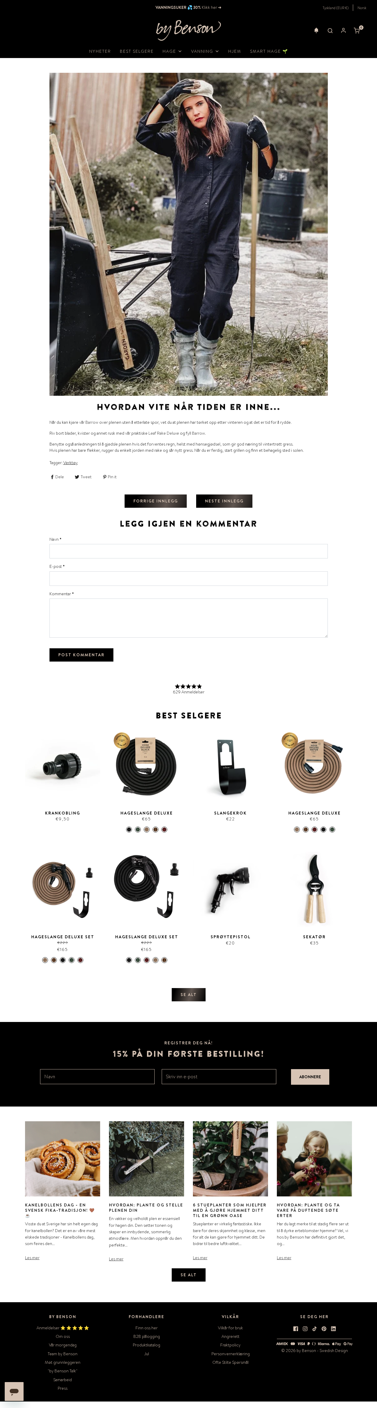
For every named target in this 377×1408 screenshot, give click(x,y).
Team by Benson (62, 1354)
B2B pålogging (146, 1336)
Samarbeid (62, 1380)
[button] (316, 30)
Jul (146, 1354)
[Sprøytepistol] (230, 889)
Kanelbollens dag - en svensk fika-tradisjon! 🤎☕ (60, 1210)
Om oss (63, 1336)
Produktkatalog (146, 1345)
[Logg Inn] (343, 30)
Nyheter (100, 51)
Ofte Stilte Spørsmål (230, 1362)
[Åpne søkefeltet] (330, 30)
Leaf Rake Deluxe (163, 433)
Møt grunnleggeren (62, 1362)
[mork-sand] (155, 829)
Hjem (234, 51)
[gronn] (138, 829)
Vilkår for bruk (230, 1328)
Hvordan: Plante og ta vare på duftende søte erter (308, 1210)
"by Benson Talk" (62, 1371)
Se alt (189, 995)
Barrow (91, 422)
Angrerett (230, 1336)
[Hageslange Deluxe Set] (62, 889)
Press (62, 1388)
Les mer (32, 1258)
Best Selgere (137, 51)
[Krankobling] (62, 765)
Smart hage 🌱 (269, 51)
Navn (55, 539)
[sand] (147, 829)
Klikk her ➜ (211, 7)
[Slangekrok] (230, 765)
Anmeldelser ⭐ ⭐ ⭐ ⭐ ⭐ (63, 1328)
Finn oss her (146, 1328)
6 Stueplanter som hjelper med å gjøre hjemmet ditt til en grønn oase (230, 1210)
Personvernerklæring (230, 1354)
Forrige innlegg (155, 501)
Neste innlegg (224, 501)
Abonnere (310, 1077)
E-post (57, 566)
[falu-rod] (164, 829)
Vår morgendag (63, 1345)
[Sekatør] (314, 889)
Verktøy (70, 463)
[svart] (129, 829)
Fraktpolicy (230, 1345)
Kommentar (61, 594)
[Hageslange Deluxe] (146, 765)
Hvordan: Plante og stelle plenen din (146, 1207)
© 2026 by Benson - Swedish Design (314, 1350)
